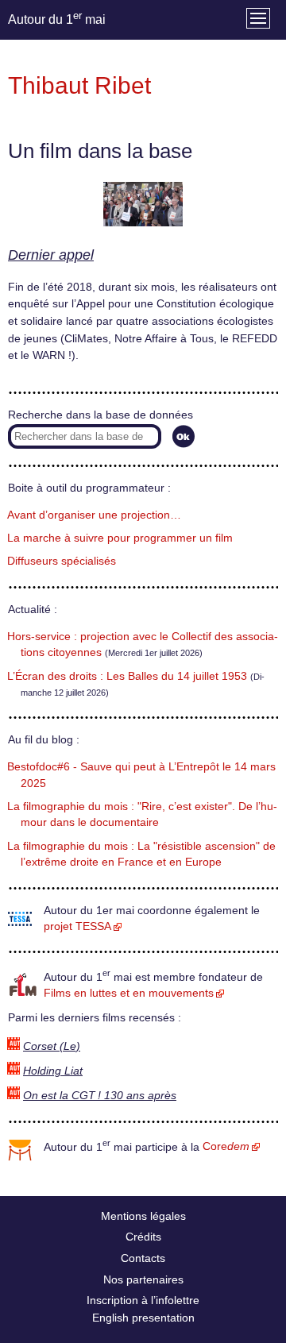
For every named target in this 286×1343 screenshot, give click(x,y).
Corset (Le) (51, 1046)
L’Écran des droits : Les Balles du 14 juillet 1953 (127, 676)
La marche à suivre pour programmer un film (120, 538)
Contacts (143, 1258)
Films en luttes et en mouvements (129, 993)
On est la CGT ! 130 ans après (99, 1096)
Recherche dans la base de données (100, 415)
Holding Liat (53, 1071)
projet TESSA (77, 926)
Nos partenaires (143, 1279)
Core (226, 1146)
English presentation (143, 1317)
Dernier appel (51, 255)
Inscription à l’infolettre (143, 1300)
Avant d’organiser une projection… (94, 515)
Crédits (143, 1236)
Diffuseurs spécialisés (61, 561)
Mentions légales (143, 1216)
